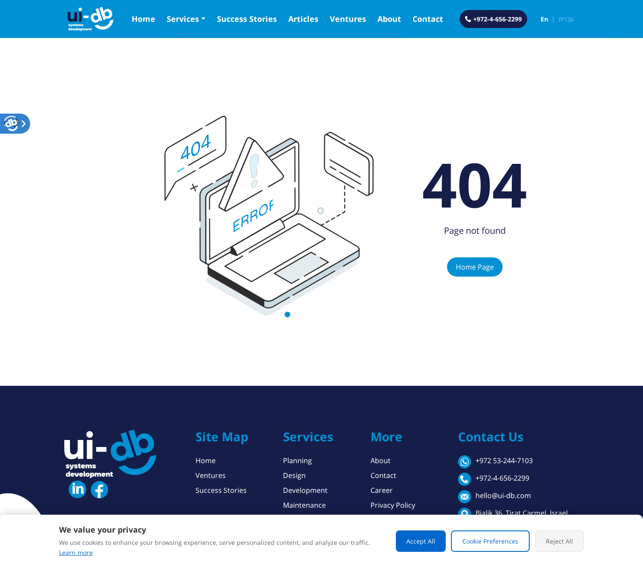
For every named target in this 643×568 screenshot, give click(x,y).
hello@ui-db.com (503, 495)
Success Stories (247, 19)
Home (143, 19)
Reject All (559, 541)
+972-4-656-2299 (502, 478)
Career (381, 490)
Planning (297, 460)
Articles (303, 19)
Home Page (475, 267)
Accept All (420, 541)
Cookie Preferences (490, 541)
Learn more (76, 552)
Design (294, 475)
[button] (12, 123)
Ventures (348, 19)
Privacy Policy (392, 505)
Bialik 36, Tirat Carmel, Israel (521, 513)
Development (305, 490)
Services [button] (183, 19)
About (389, 19)
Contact (427, 19)
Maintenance (304, 505)
